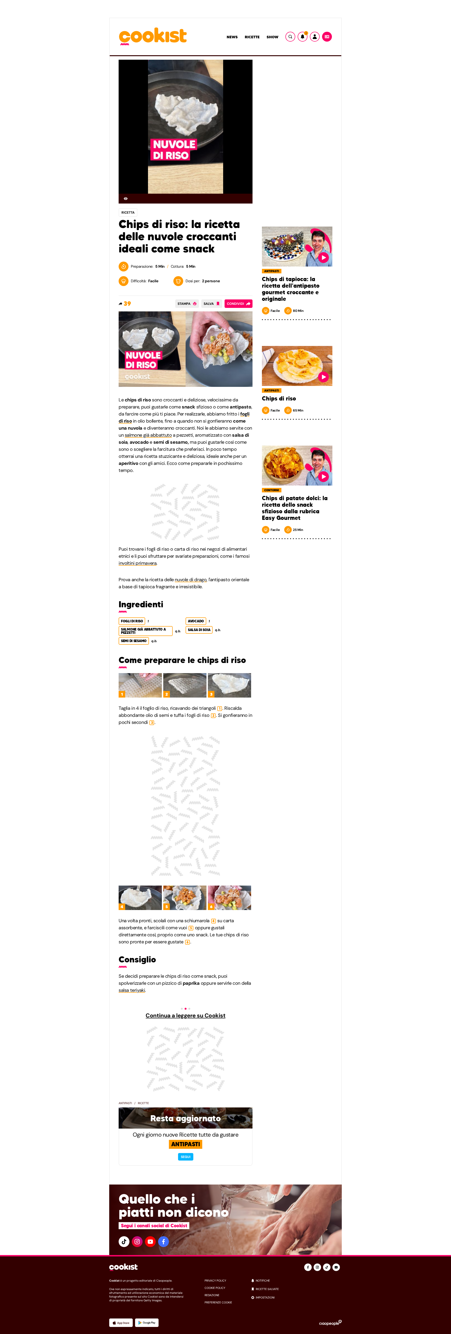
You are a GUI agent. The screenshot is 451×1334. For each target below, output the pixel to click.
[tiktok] (124, 1241)
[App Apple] (121, 1322)
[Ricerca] (290, 37)
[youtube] (150, 1241)
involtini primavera (137, 563)
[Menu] (327, 37)
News (232, 37)
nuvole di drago (190, 580)
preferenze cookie (218, 1302)
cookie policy (215, 1288)
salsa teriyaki (132, 990)
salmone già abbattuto (148, 435)
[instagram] (137, 1241)
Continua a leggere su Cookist (185, 1015)
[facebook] (163, 1241)
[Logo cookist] (153, 36)
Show (272, 37)
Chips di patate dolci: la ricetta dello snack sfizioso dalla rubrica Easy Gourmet (295, 508)
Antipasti (125, 1103)
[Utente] (315, 37)
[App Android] (147, 1322)
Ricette (252, 37)
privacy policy (215, 1281)
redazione (212, 1295)
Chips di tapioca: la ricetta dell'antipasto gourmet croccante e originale (290, 289)
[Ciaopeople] (330, 1323)
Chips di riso (279, 398)
